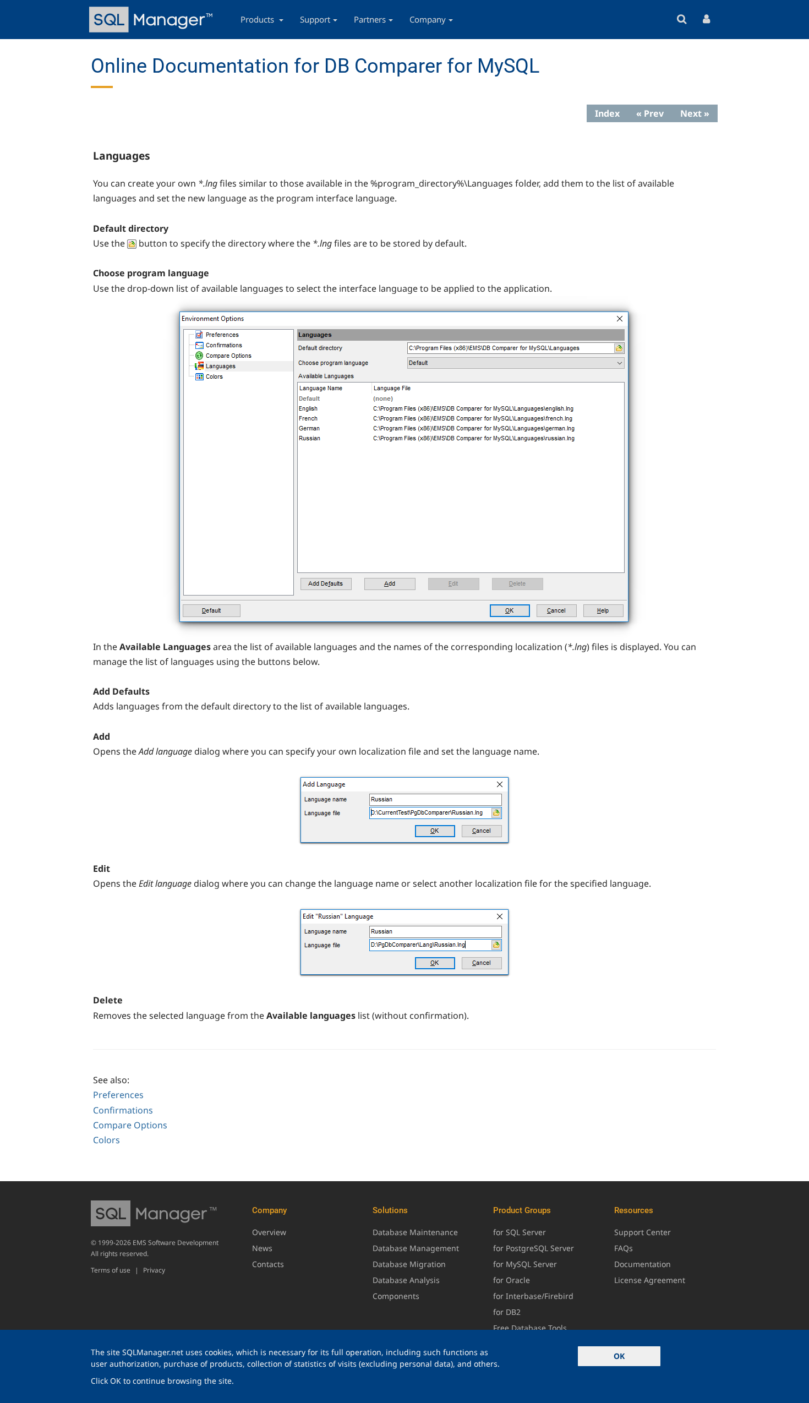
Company (427, 19)
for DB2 (507, 1312)
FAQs (623, 1248)
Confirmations (123, 1110)
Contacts (268, 1264)
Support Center (642, 1232)
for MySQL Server (525, 1264)
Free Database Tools (530, 1328)
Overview (269, 1232)
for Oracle (511, 1280)
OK (619, 1356)
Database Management (416, 1248)
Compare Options (130, 1125)
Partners (370, 19)
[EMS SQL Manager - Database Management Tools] (152, 19)
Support (315, 19)
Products (258, 19)
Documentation (642, 1264)
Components (396, 1296)
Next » (694, 113)
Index (607, 113)
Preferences (118, 1095)
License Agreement (649, 1280)
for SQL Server (519, 1232)
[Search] (682, 19)
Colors (106, 1140)
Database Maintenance (415, 1232)
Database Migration (409, 1264)
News (262, 1248)
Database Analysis (406, 1280)
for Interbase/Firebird (533, 1296)
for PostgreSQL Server (533, 1248)
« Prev (650, 113)
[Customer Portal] (706, 19)
